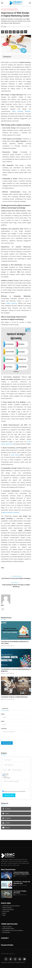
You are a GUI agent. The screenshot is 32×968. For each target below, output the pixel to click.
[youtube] (24, 959)
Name (2, 714)
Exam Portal (5, 911)
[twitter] (11, 959)
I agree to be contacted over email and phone (14, 791)
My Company (7, 777)
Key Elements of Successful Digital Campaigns (16, 578)
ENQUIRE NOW (9, 795)
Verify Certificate (7, 907)
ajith (2, 605)
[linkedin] (20, 959)
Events (4, 913)
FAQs (3, 915)
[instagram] (15, 959)
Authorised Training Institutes (11, 906)
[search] (30, 3)
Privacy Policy (6, 932)
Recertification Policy (8, 928)
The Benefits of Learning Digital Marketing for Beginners (16, 670)
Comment (4, 728)
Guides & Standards (8, 909)
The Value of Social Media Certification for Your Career (15, 642)
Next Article (15, 582)
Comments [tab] (5, 708)
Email (2, 721)
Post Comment (7, 743)
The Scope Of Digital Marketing (19, 892)
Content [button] (7, 57)
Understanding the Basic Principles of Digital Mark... (21, 873)
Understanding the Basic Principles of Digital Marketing (16, 585)
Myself (5, 776)
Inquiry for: (5, 774)
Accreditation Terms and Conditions (12, 930)
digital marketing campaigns (10, 512)
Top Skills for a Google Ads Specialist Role (21, 882)
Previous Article (17, 576)
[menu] (2, 3)
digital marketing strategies (21, 111)
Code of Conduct (7, 927)
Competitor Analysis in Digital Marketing (14, 697)
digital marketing (11, 303)
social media (15, 455)
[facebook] (6, 959)
